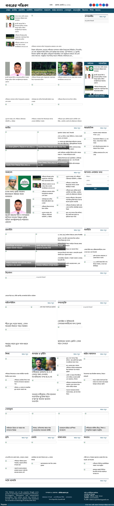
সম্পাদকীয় (89, 16)
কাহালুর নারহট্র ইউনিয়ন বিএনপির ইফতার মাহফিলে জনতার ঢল (100, 471)
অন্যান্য (98, 10)
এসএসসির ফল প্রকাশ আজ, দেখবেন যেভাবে (16, 457)
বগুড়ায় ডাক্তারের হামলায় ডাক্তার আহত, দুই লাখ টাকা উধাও (73, 392)
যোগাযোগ (69, 497)
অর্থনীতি (29, 10)
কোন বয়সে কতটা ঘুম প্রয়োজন (48, 307)
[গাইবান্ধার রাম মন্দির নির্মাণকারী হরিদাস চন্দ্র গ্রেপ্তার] (44, 91)
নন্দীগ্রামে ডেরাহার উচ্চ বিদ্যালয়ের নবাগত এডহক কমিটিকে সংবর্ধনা (72, 185)
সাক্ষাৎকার (62, 437)
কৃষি (7, 437)
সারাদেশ (47, 10)
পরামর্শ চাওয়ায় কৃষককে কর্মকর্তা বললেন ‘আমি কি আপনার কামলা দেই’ (20, 470)
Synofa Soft (61, 499)
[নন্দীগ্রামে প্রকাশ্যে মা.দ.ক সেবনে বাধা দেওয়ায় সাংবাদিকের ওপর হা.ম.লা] (10, 45)
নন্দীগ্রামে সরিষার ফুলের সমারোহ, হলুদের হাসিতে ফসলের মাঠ (20, 463)
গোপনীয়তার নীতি (59, 497)
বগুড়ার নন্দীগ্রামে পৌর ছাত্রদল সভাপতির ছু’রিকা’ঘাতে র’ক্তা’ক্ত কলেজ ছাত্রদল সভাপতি (74, 199)
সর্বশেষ (90, 64)
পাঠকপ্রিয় (102, 64)
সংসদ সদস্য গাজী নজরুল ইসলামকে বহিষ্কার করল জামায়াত (21, 18)
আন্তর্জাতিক (38, 10)
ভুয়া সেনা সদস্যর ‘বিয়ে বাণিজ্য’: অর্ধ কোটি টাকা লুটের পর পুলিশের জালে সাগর (74, 214)
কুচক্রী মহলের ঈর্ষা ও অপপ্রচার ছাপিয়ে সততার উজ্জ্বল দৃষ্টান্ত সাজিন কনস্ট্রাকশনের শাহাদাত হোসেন (21, 27)
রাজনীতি (22, 10)
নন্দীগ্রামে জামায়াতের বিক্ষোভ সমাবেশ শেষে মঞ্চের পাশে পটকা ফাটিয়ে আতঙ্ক (73, 384)
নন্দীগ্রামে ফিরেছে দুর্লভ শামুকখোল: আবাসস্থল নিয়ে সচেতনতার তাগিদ (22, 37)
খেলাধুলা (68, 10)
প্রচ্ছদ (8, 10)
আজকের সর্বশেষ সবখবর (96, 96)
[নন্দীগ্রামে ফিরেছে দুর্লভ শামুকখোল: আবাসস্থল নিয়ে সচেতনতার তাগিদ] (10, 37)
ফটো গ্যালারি (10, 481)
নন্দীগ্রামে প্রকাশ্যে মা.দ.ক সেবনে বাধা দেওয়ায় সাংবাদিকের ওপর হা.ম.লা (21, 44)
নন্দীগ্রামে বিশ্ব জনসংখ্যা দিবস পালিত (67, 99)
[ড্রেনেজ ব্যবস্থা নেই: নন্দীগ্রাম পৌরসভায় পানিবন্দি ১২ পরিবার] (17, 110)
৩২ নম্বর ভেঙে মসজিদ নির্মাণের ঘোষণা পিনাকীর (70, 235)
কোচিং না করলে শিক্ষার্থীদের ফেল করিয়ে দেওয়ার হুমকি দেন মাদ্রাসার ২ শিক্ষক (73, 377)
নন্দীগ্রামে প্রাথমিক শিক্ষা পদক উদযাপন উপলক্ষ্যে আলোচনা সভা (22, 382)
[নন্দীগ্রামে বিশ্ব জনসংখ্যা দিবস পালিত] (70, 91)
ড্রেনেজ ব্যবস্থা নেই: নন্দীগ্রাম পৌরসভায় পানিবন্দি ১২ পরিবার (47, 214)
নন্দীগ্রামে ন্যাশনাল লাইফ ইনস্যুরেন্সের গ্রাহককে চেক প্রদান (46, 46)
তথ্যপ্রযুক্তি (77, 10)
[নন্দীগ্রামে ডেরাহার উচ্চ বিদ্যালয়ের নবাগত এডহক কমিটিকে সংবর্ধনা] (44, 110)
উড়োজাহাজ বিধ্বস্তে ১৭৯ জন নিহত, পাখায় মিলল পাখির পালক (100, 141)
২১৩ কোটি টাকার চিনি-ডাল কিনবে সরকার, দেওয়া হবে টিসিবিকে (100, 264)
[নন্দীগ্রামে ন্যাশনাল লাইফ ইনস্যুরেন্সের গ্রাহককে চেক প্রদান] (56, 29)
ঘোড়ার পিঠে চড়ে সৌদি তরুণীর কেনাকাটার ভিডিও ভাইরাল (20, 295)
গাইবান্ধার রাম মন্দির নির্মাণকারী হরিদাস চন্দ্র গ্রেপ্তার (47, 201)
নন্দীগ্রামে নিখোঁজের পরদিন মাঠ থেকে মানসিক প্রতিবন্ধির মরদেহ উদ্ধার (74, 207)
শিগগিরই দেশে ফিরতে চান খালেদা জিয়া (68, 249)
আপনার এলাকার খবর (93, 172)
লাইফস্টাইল (10, 303)
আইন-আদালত (57, 10)
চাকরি (33, 437)
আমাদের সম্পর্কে (47, 497)
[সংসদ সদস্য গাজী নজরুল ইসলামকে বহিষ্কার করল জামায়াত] (10, 18)
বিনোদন (85, 10)
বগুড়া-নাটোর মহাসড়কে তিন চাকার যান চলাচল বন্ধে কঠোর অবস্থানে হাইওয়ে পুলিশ (100, 382)
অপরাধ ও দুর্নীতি (39, 354)
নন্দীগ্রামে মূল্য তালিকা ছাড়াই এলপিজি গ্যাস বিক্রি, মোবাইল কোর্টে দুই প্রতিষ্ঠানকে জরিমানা (74, 192)
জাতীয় (14, 10)
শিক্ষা (92, 10)
